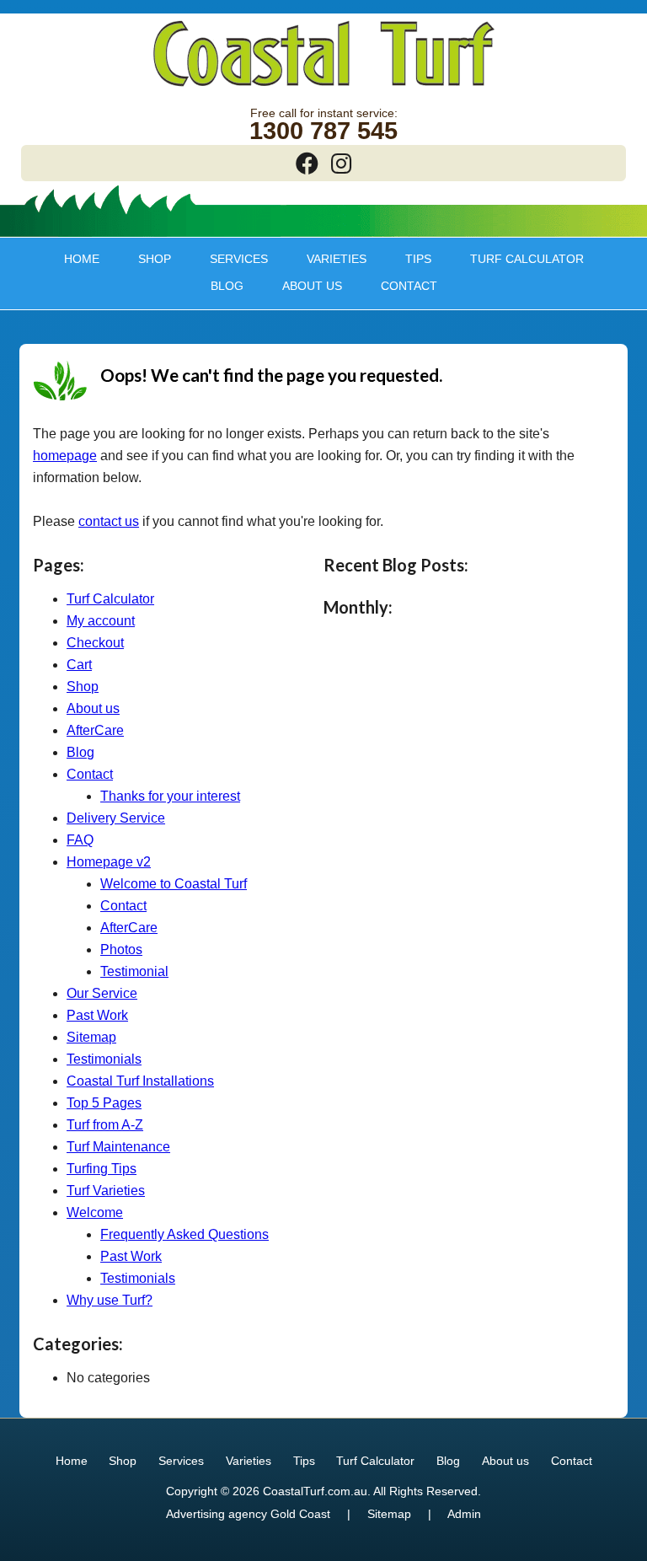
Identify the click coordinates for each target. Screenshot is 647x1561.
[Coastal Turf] (324, 88)
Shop (145, 259)
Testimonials (104, 1059)
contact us (108, 521)
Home (81, 259)
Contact (409, 285)
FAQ (80, 840)
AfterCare (95, 730)
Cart (79, 664)
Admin (464, 1514)
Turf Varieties (106, 1190)
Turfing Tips (101, 1168)
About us (303, 285)
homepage (65, 455)
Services (230, 259)
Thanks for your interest (170, 796)
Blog (227, 285)
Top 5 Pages (104, 1103)
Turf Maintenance (118, 1147)
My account (101, 621)
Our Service (102, 993)
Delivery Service (116, 818)
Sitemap (91, 1037)
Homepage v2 (109, 862)
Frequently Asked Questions (184, 1234)
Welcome (95, 1212)
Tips (409, 259)
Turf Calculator (527, 259)
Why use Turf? (109, 1300)
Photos (121, 949)
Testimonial (134, 971)
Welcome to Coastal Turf (173, 884)
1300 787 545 (323, 131)
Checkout (95, 643)
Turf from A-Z (105, 1125)
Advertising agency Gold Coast (248, 1514)
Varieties (327, 259)
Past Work (97, 1015)
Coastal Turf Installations (140, 1081)
